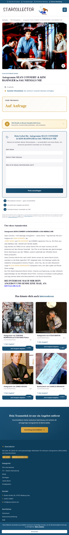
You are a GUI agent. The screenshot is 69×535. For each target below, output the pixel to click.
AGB (19, 215)
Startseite (5, 20)
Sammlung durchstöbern (33, 430)
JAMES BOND (9, 241)
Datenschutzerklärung (12, 217)
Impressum (6, 513)
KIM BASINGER (23, 241)
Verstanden (34, 531)
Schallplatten (6, 484)
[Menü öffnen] (65, 10)
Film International (15, 20)
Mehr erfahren (39, 527)
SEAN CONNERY (19, 238)
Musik (4, 474)
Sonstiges (5, 477)
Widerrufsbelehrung (28, 215)
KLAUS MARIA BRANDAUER (19, 265)
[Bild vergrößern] (63, 66)
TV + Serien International (10, 471)
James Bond (6, 481)
